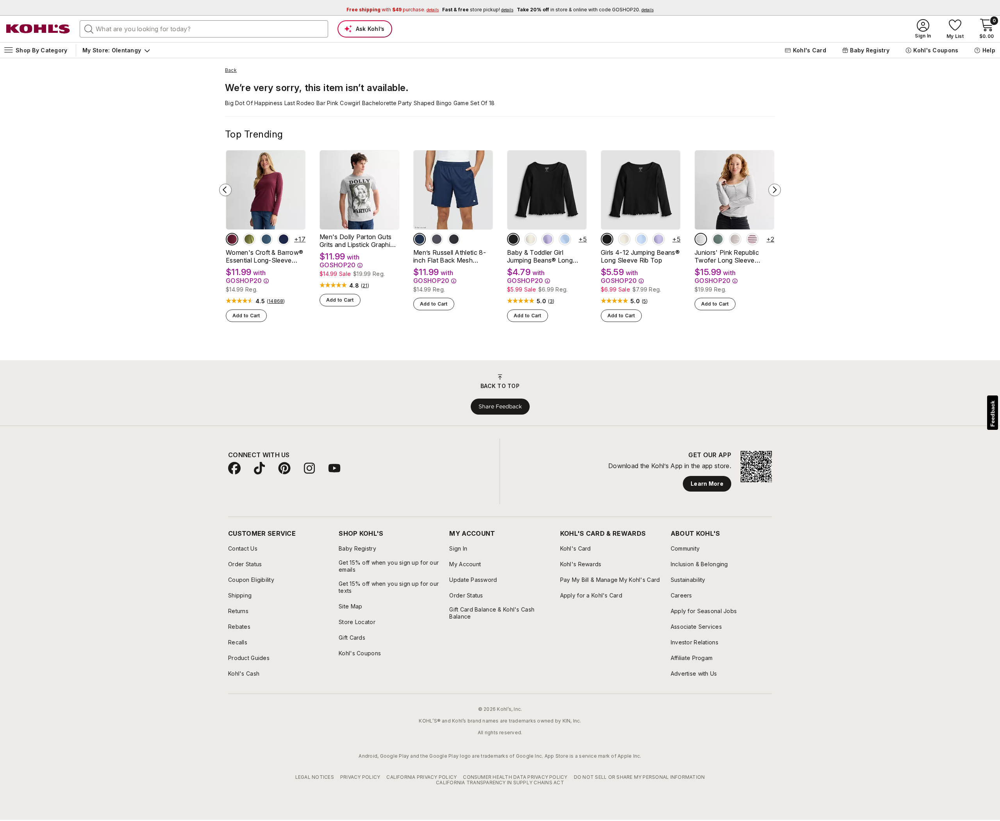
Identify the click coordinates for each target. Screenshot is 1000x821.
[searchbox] (204, 29)
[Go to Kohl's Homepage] (38, 29)
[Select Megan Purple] (547, 239)
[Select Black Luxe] (513, 239)
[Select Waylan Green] (249, 239)
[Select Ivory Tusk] (530, 239)
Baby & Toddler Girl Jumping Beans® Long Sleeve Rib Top (540, 256)
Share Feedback (500, 406)
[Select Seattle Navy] (283, 239)
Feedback (992, 414)
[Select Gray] (701, 239)
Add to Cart (246, 315)
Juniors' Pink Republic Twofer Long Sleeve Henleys (727, 256)
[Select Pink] (735, 239)
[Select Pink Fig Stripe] (752, 239)
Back (231, 70)
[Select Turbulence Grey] (436, 239)
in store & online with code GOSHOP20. (585, 10)
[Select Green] (718, 239)
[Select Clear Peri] (565, 239)
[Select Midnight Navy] (419, 239)
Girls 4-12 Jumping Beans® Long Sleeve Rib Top (640, 256)
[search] (89, 28)
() (276, 301)
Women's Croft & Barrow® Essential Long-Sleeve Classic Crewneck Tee (264, 256)
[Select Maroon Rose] (232, 239)
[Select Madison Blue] (266, 239)
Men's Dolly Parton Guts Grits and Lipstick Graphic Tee (357, 241)
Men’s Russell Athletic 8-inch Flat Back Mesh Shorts (449, 256)
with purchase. (392, 10)
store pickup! (477, 10)
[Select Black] (454, 239)
